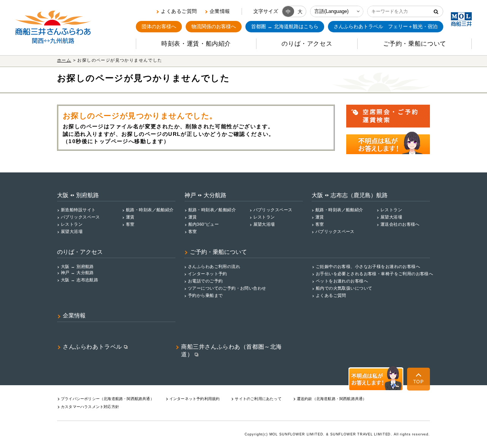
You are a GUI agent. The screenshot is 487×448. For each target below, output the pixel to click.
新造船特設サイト (78, 209)
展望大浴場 (72, 231)
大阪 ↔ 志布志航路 (79, 279)
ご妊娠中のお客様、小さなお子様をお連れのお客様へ (368, 266)
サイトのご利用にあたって (258, 399)
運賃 (130, 217)
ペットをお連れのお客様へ (342, 281)
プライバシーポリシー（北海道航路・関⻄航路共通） (107, 399)
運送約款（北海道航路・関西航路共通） (332, 399)
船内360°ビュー (203, 224)
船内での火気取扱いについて (344, 288)
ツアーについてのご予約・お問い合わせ (227, 288)
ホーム (64, 60)
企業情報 (220, 11)
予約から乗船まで (205, 295)
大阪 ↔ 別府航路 (77, 266)
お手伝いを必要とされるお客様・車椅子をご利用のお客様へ (374, 273)
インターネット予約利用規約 (194, 399)
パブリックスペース (80, 217)
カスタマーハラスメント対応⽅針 (90, 407)
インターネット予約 (207, 273)
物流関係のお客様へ (213, 26)
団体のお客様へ (159, 26)
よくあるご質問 (179, 11)
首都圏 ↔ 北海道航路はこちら (284, 26)
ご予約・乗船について (218, 252)
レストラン (72, 224)
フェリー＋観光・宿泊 (386, 26)
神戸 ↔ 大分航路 (77, 272)
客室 (130, 224)
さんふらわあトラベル (92, 347)
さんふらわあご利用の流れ (214, 266)
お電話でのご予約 (205, 281)
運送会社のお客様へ (400, 224)
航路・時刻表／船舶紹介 (150, 209)
